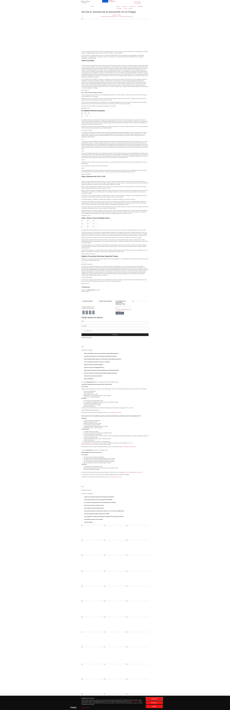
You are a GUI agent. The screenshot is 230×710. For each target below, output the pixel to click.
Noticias (125, 16)
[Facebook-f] (83, 312)
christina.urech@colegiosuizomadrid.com (133, 472)
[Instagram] (86, 312)
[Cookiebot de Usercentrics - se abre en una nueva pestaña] (73, 708)
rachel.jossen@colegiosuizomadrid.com (90, 444)
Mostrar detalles (84, 707)
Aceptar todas (154, 698)
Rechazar (154, 706)
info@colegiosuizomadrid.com (89, 305)
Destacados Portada (105, 16)
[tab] (115, 353)
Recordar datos (88, 330)
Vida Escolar (130, 16)
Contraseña (84, 325)
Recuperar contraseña (86, 337)
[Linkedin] (93, 312)
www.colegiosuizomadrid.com (115, 412)
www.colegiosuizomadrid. (128, 446)
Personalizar (153, 702)
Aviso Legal (101, 304)
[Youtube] (90, 312)
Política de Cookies (103, 306)
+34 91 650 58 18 (86, 304)
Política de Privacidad (104, 305)
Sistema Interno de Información (106, 308)
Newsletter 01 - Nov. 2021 (116, 16)
